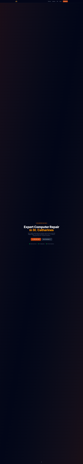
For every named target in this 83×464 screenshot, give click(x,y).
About (60, 1)
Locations (53, 1)
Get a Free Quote (46, 239)
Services (49, 1)
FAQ (57, 1)
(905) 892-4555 (36, 239)
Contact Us (65, 1)
